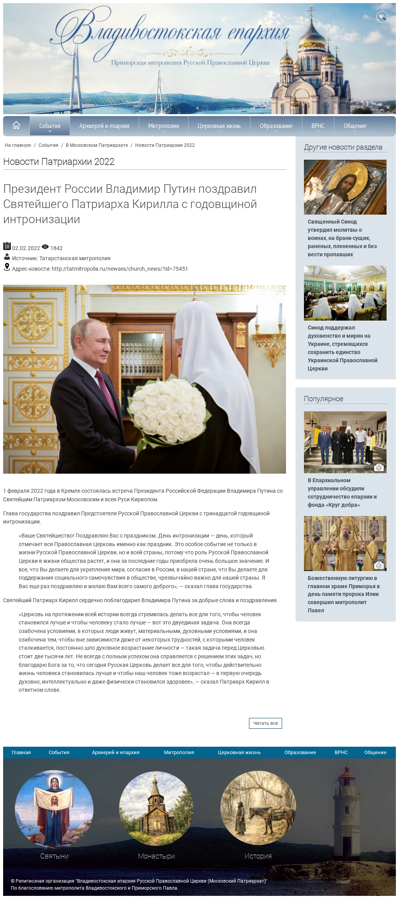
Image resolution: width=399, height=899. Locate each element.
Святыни (54, 856)
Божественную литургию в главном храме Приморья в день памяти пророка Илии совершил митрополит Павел (344, 594)
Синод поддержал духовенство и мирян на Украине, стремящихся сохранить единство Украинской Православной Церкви (343, 348)
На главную (18, 145)
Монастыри (156, 856)
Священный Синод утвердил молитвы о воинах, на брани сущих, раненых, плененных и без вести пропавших (342, 238)
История (258, 856)
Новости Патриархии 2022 (165, 145)
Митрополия (163, 125)
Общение (355, 125)
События (49, 125)
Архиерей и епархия (104, 125)
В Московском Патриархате (97, 145)
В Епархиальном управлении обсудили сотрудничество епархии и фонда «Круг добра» (342, 492)
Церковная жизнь (219, 125)
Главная (21, 752)
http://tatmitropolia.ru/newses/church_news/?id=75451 (120, 269)
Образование (276, 125)
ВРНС (318, 125)
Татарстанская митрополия (75, 258)
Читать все (265, 723)
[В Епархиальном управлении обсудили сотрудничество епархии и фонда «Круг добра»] (345, 471)
